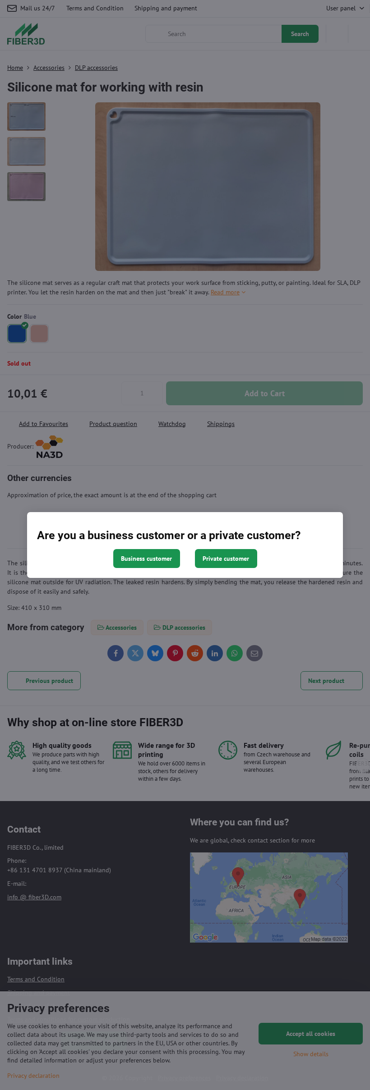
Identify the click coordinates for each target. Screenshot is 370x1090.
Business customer (146, 558)
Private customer (226, 558)
